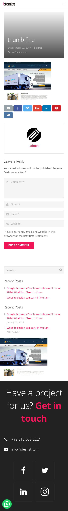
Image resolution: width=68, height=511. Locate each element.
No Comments (18, 52)
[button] (7, 504)
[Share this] (17, 108)
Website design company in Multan (27, 297)
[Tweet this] (27, 108)
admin (39, 47)
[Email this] (8, 108)
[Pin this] (56, 108)
